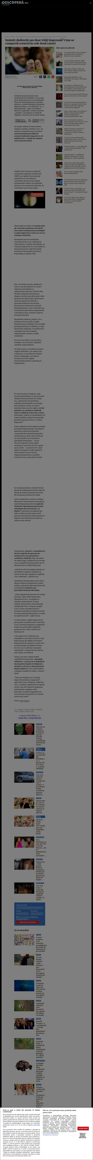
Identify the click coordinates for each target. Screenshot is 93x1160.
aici (19, 1145)
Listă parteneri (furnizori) (50, 1135)
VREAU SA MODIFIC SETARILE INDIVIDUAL (82, 1135)
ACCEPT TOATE (83, 1128)
